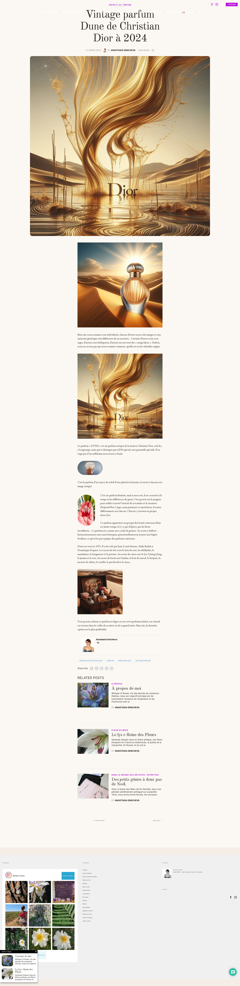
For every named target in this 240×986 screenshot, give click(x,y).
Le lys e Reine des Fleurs (134, 735)
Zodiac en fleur (86, 921)
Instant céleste (86, 890)
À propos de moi (126, 688)
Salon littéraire (86, 907)
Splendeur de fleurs (87, 910)
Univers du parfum (87, 917)
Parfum (110, 661)
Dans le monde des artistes (128, 775)
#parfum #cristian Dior (90, 661)
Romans (84, 904)
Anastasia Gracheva (123, 50)
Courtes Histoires (87, 873)
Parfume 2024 (124, 661)
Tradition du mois (87, 914)
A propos (117, 684)
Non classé (85, 897)
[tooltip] (212, 4)
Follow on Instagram (68, 875)
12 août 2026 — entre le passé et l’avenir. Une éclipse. (187, 872)
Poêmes (84, 900)
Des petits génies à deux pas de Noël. (137, 782)
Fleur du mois (120, 730)
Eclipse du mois (86, 880)
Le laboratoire (86, 893)
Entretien (153, 775)
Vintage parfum (142, 661)
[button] (16, 892)
